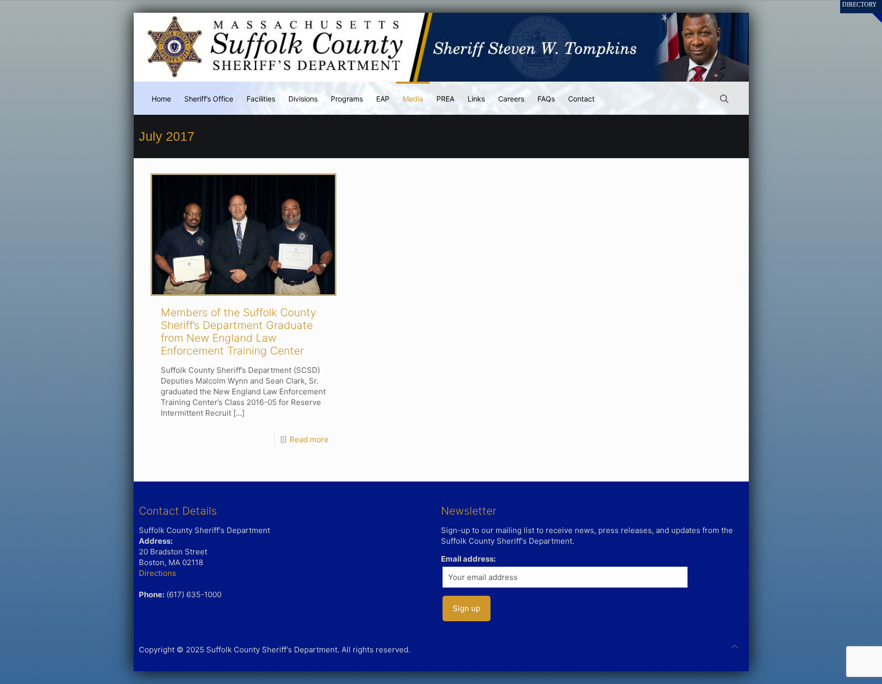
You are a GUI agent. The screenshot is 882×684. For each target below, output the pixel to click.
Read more (309, 439)
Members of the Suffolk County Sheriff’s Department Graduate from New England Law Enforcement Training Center (238, 331)
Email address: (468, 559)
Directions (157, 573)
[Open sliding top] (870, 11)
